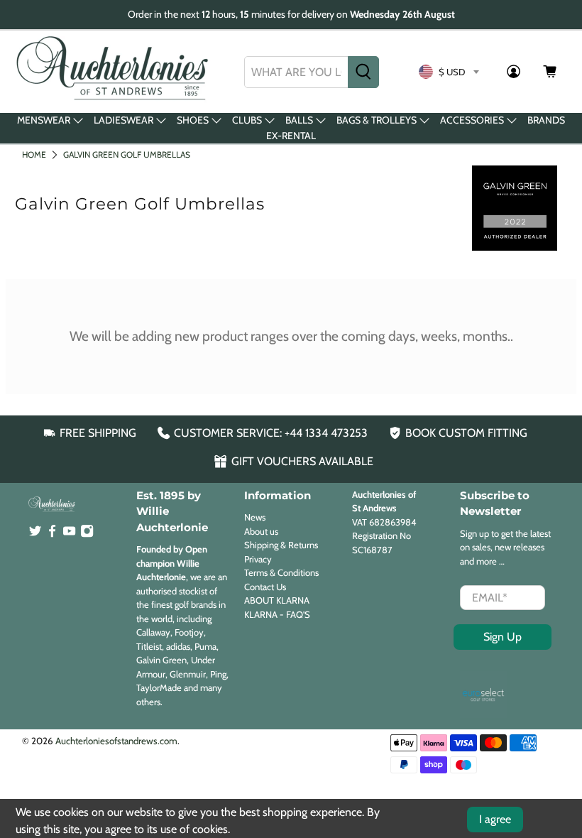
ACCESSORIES (472, 120)
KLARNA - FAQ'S (277, 614)
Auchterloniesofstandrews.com (116, 740)
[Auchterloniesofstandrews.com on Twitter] (35, 534)
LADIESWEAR (123, 120)
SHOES (193, 120)
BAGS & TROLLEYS (376, 120)
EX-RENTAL (291, 135)
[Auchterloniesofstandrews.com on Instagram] (87, 534)
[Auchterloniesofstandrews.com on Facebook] (52, 534)
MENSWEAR (43, 120)
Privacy (258, 559)
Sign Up (502, 636)
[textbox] (448, 72)
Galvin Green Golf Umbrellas (126, 154)
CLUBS (247, 120)
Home (34, 154)
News (254, 517)
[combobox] (296, 72)
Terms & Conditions (281, 572)
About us (261, 531)
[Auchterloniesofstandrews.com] (115, 71)
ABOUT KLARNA (276, 600)
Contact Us (265, 586)
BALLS (299, 120)
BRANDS (546, 120)
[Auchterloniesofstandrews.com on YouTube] (69, 534)
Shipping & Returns (281, 544)
